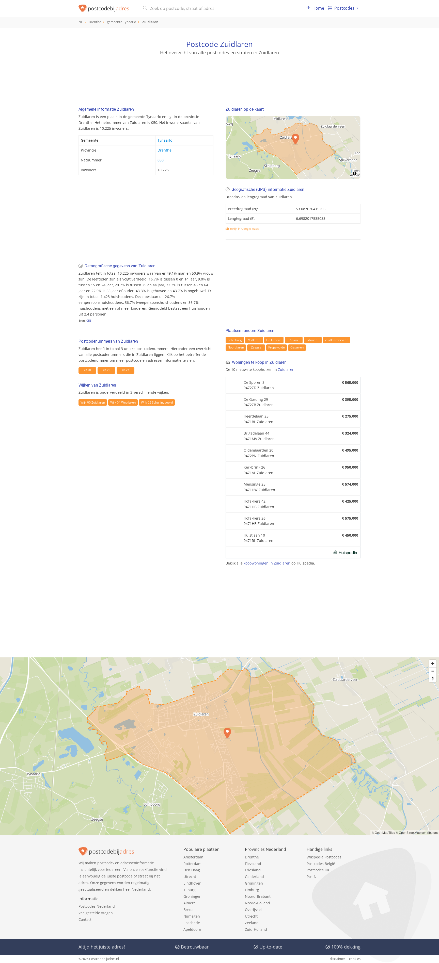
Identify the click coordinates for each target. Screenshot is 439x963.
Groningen (192, 896)
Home (318, 8)
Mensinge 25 (254, 484)
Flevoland (253, 863)
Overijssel (253, 909)
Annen (312, 340)
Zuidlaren (286, 369)
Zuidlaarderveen (336, 340)
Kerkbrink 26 (254, 467)
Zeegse (256, 347)
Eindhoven (192, 883)
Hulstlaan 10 (254, 535)
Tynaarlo (165, 140)
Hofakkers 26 (254, 518)
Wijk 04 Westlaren (123, 402)
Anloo (294, 340)
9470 (87, 370)
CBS (88, 320)
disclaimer (337, 958)
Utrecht (189, 876)
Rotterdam (192, 863)
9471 (106, 370)
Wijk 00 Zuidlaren (93, 402)
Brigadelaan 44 (256, 433)
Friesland (253, 870)
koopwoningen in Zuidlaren (267, 563)
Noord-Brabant (258, 896)
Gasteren (297, 347)
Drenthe (164, 150)
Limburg (252, 889)
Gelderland (254, 876)
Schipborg (235, 340)
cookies (354, 958)
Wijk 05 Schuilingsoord (157, 402)
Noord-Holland (257, 903)
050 (161, 160)
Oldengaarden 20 (258, 450)
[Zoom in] (432, 663)
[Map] (293, 147)
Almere (189, 903)
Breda (188, 909)
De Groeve (273, 340)
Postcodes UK (318, 870)
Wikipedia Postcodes (324, 857)
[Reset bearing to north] (432, 678)
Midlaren (254, 340)
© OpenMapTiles (383, 832)
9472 (125, 370)
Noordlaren (236, 347)
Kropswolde (276, 347)
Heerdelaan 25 (256, 416)
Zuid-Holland (256, 929)
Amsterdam (193, 857)
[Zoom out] (432, 671)
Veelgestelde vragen (96, 912)
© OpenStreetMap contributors (417, 832)
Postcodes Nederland (97, 906)
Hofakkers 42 (254, 501)
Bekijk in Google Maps (244, 228)
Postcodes (344, 8)
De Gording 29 (256, 399)
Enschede (191, 922)
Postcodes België (321, 863)
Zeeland (252, 922)
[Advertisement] (219, 78)
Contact (85, 919)
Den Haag (191, 870)
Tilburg (189, 889)
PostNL (312, 876)
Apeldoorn (192, 929)
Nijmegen (191, 916)
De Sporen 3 (254, 382)
